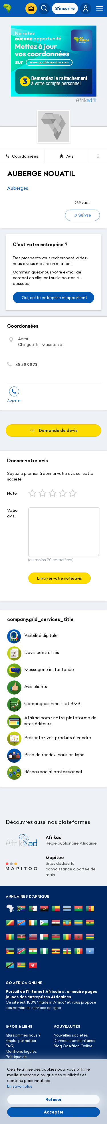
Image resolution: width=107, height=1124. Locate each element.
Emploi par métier (21, 1040)
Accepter (54, 1112)
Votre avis (12, 513)
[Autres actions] (98, 156)
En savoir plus (19, 1086)
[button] (85, 8)
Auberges (17, 188)
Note (12, 493)
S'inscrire (65, 8)
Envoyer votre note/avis (59, 578)
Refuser (53, 1099)
